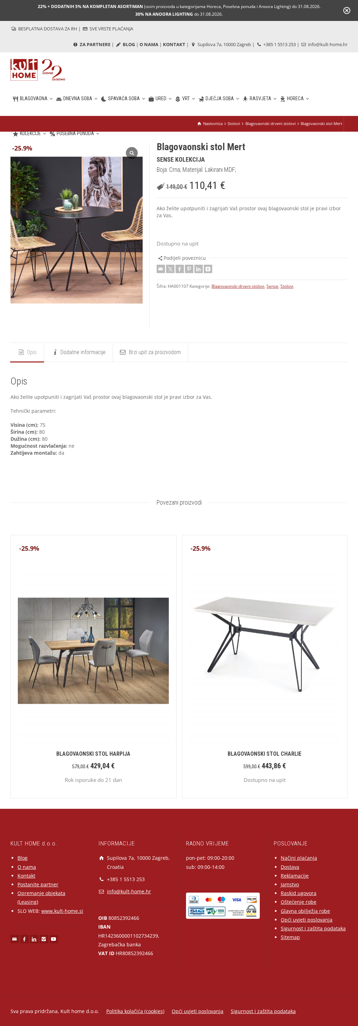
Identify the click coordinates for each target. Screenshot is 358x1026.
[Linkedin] (198, 269)
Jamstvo (290, 884)
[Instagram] (44, 939)
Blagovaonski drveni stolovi (238, 286)
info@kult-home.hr (328, 44)
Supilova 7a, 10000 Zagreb (223, 44)
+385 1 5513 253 (279, 44)
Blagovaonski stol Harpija (93, 753)
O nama (26, 867)
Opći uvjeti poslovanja (306, 919)
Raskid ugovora (298, 893)
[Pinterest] (189, 269)
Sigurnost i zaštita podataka (313, 928)
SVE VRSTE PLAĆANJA (110, 28)
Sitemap (290, 937)
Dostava (290, 867)
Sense (272, 286)
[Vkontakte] (208, 269)
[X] (170, 269)
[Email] (161, 269)
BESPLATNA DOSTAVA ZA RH (47, 28)
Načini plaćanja (299, 858)
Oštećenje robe (298, 902)
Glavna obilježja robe (305, 911)
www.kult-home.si (62, 911)
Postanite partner (37, 884)
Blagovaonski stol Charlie (264, 753)
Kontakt (26, 875)
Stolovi (286, 286)
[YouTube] (54, 939)
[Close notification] (347, 10)
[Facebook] (180, 269)
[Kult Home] (37, 69)
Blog (22, 858)
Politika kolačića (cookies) (135, 1011)
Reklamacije (295, 875)
